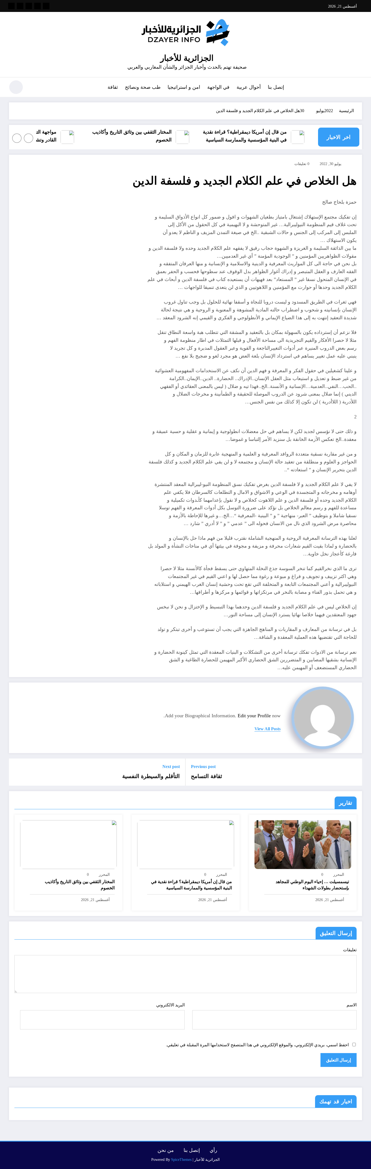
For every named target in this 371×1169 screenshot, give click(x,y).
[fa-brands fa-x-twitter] (37, 6)
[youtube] (11, 6)
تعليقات (350, 949)
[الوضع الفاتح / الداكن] (16, 87)
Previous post (203, 766)
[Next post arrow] (16, 772)
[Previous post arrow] (354, 772)
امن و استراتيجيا (184, 87)
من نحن (166, 1150)
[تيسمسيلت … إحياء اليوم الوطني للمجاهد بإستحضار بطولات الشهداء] (302, 844)
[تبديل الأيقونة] (358, 88)
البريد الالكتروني (170, 1005)
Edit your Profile (254, 715)
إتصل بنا (276, 87)
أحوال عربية (249, 87)
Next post (171, 766)
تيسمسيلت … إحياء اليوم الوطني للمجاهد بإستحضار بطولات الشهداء (312, 884)
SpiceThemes (181, 1160)
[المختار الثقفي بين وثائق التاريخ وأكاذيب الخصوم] (68, 844)
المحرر (338, 875)
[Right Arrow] (16, 138)
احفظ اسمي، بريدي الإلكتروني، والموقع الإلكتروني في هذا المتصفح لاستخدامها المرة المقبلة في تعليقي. (257, 1044)
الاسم (352, 1005)
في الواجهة (218, 87)
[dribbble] (29, 6)
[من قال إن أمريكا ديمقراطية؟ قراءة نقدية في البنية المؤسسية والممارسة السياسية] (185, 844)
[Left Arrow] (28, 138)
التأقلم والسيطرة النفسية (151, 776)
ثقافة (113, 87)
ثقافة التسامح (206, 776)
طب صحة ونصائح (143, 87)
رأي (213, 1150)
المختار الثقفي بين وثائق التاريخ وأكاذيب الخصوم (141, 136)
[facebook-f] (46, 6)
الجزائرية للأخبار (186, 57)
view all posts (267, 728)
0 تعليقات (301, 164)
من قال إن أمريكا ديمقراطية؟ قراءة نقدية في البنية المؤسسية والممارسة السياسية (255, 136)
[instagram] (20, 6)
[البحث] (33, 88)
